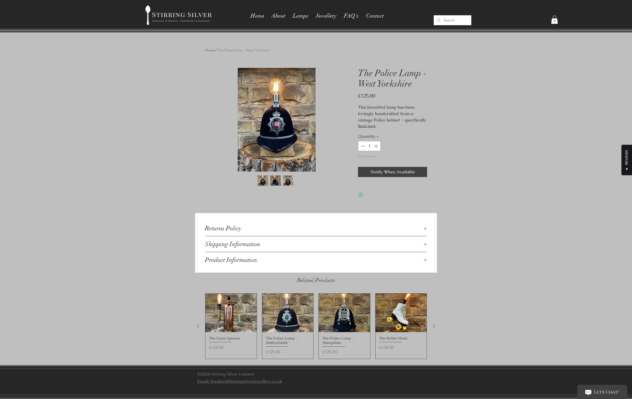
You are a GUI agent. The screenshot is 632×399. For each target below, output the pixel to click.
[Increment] (376, 146)
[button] (554, 20)
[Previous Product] (198, 326)
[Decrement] (362, 146)
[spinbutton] (369, 146)
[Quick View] (231, 313)
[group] (316, 326)
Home (210, 50)
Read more (367, 126)
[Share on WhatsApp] (361, 195)
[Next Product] (434, 326)
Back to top (421, 374)
